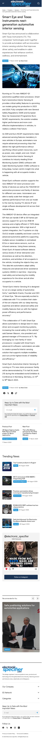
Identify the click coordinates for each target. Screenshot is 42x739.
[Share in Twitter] (8, 393)
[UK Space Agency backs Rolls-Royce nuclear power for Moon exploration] (11, 434)
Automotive (17, 495)
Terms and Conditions (22, 733)
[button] (3, 3)
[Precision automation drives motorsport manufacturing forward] (7, 495)
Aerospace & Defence (9, 439)
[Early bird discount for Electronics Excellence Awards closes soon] (7, 523)
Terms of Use (26, 718)
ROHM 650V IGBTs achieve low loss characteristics (25, 506)
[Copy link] (16, 393)
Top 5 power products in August (24, 463)
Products (10, 10)
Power (16, 465)
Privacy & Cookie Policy (8, 733)
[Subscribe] (35, 410)
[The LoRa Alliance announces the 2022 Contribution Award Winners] (30, 434)
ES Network (7, 692)
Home (4, 10)
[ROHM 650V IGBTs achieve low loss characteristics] (7, 509)
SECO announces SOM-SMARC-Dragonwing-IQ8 (24, 477)
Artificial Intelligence (20, 481)
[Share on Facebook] (4, 393)
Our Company (7, 687)
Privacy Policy (24, 415)
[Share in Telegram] (12, 393)
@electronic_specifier (16, 536)
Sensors (17, 10)
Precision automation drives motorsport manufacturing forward (25, 492)
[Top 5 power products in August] (7, 466)
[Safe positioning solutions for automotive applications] (21, 627)
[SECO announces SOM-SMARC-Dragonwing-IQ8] (7, 480)
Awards (25, 439)
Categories (6, 698)
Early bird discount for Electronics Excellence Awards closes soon (25, 520)
